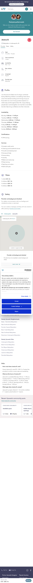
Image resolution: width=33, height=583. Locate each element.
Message (28, 580)
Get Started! (16, 32)
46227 (13, 219)
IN (2, 214)
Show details (24, 296)
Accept (16, 301)
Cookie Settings (15, 306)
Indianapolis (7, 214)
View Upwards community (8, 401)
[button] (16, 231)
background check (15, 208)
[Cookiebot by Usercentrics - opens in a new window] (24, 270)
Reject (16, 311)
